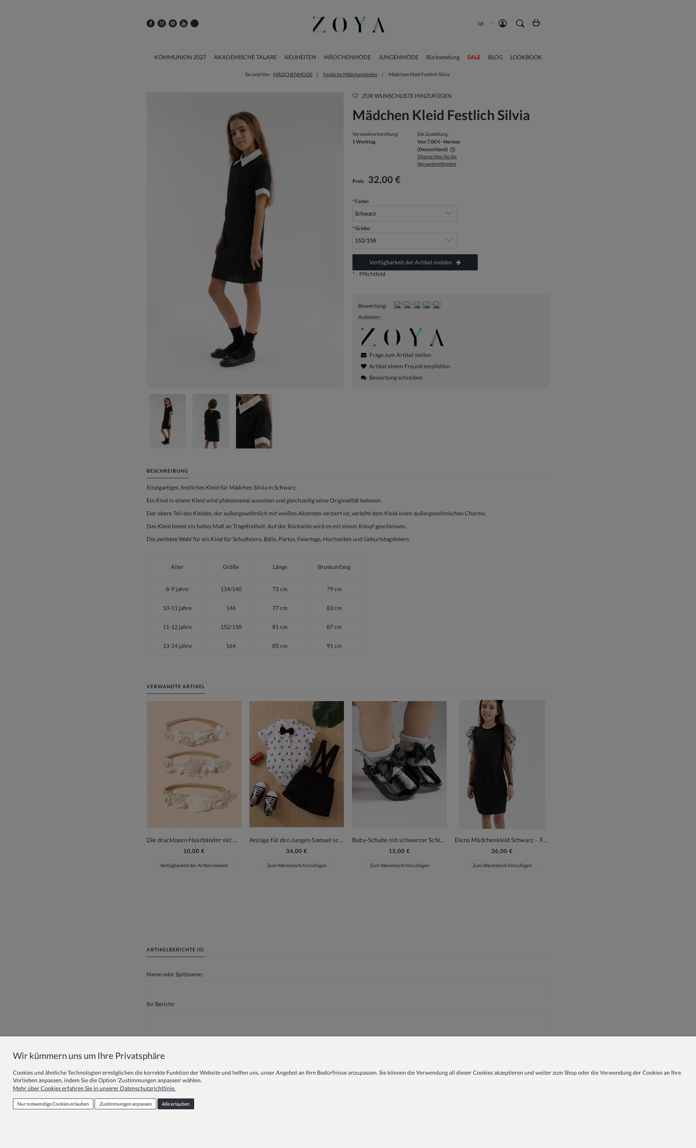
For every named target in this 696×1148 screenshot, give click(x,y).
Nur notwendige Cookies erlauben (53, 1104)
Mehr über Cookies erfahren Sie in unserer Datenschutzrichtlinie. (94, 1088)
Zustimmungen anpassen (125, 1104)
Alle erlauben (176, 1104)
